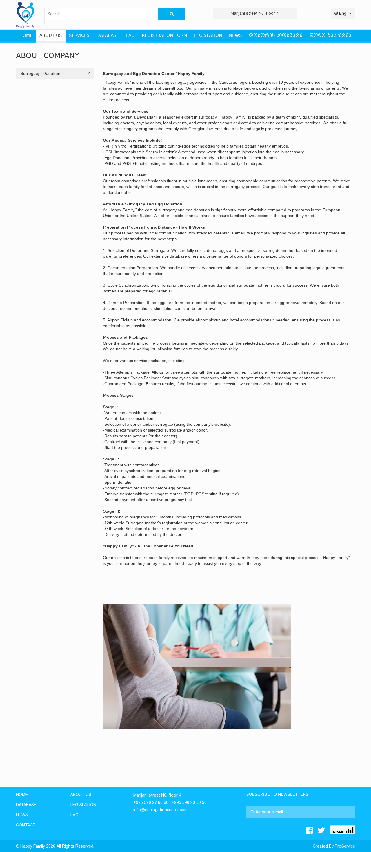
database (26, 804)
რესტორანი (139, 47)
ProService (345, 846)
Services (79, 35)
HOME (25, 35)
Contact (26, 825)
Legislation (208, 35)
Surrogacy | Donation (40, 73)
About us (50, 35)
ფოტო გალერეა (330, 35)
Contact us (83, 47)
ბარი (110, 47)
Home (22, 794)
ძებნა (168, 47)
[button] (343, 13)
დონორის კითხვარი (276, 35)
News (235, 35)
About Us (80, 794)
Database (108, 35)
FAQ (130, 35)
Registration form (164, 35)
